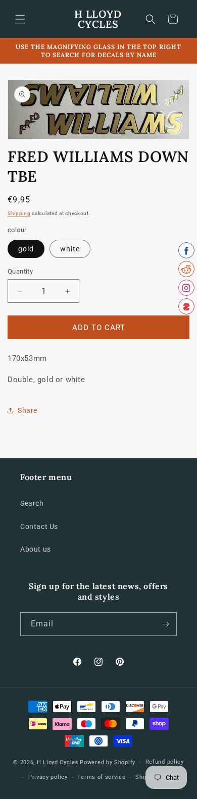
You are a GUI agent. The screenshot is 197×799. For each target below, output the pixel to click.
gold (26, 249)
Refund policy (164, 762)
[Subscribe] (165, 624)
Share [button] (27, 410)
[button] (20, 19)
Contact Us (39, 526)
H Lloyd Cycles (58, 762)
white (70, 249)
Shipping (19, 213)
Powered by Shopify (107, 762)
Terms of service (101, 777)
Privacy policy (48, 777)
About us (35, 549)
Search (32, 503)
